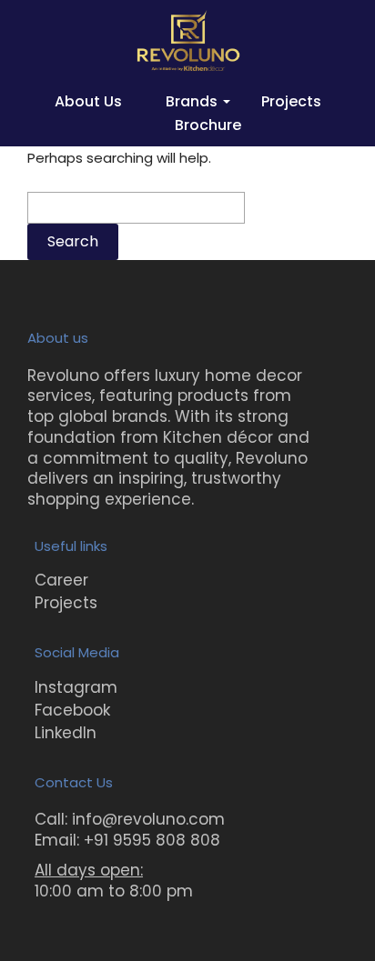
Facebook (72, 710)
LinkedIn (65, 733)
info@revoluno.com (148, 819)
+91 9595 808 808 (152, 840)
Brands (192, 101)
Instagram (76, 687)
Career (61, 580)
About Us (88, 101)
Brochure (208, 125)
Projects (291, 101)
